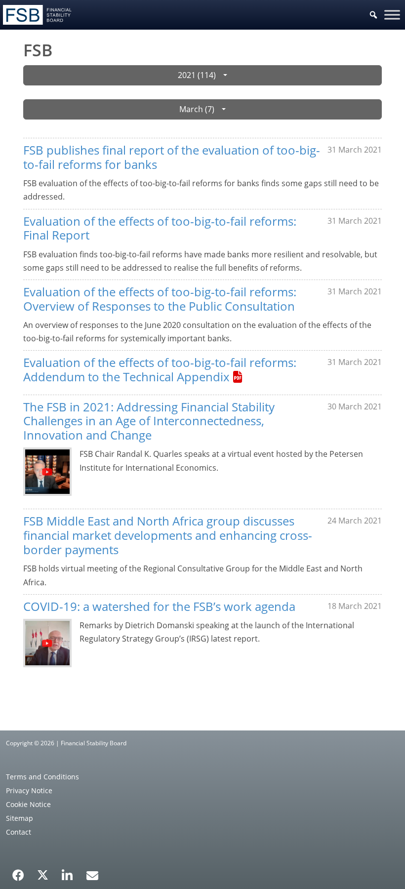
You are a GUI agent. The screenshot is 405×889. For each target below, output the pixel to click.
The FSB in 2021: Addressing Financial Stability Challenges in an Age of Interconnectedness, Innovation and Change (149, 421)
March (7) (196, 109)
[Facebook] (18, 872)
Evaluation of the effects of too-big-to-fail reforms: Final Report (159, 228)
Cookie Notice (28, 804)
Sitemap (19, 818)
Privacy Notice (29, 790)
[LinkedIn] (67, 872)
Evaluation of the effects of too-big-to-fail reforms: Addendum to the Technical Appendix (159, 369)
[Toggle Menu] (392, 14)
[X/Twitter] (43, 874)
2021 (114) (197, 75)
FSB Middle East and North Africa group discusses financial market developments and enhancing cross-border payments (167, 535)
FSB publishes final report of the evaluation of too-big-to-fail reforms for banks (171, 157)
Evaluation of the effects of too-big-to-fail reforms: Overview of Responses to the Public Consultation (159, 298)
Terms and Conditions (42, 776)
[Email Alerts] (92, 874)
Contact (18, 832)
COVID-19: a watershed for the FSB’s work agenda (159, 606)
